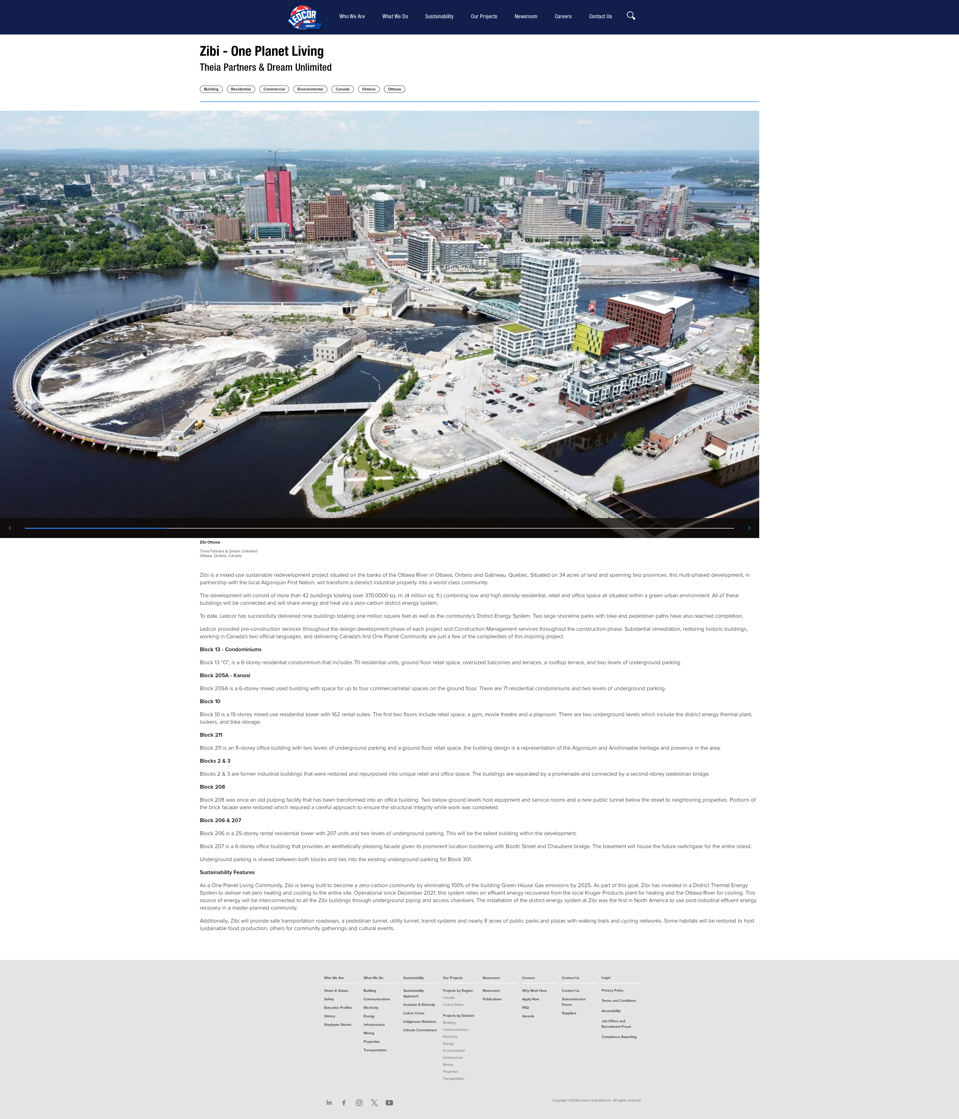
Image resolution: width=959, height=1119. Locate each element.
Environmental (310, 89)
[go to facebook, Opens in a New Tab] (344, 1103)
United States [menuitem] (453, 1005)
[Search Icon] (630, 14)
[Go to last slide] (10, 528)
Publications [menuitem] (492, 999)
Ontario (369, 89)
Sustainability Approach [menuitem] (413, 993)
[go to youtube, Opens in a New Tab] (389, 1103)
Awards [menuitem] (528, 1016)
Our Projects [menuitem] (485, 16)
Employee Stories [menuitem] (337, 1025)
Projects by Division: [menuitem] (459, 1016)
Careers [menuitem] (564, 16)
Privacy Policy (612, 990)
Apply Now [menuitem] (530, 999)
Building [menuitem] (370, 991)
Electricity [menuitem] (371, 1008)
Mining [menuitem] (369, 1033)
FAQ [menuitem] (525, 1008)
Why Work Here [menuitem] (534, 991)
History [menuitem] (329, 1016)
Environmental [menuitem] (454, 1051)
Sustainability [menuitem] (440, 16)
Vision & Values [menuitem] (336, 991)
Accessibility (611, 1011)
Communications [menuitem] (377, 999)
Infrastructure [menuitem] (374, 1025)
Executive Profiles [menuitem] (338, 1008)
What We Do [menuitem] (396, 16)
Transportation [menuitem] (375, 1050)
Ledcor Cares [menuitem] (414, 1013)
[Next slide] (749, 528)
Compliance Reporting (619, 1037)
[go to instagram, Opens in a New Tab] (359, 1103)
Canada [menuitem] (449, 998)
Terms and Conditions (619, 1001)
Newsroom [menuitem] (527, 16)
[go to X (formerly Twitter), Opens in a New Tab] (374, 1103)
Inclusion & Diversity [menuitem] (419, 1005)
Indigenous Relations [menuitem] (419, 1022)
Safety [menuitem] (329, 999)
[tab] (96, 528)
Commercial (274, 89)
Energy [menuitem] (369, 1016)
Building (211, 89)
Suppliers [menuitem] (569, 1013)
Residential (241, 89)
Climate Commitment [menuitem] (420, 1030)
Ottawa (394, 89)
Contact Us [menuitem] (601, 16)
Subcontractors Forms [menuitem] (574, 1002)
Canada (343, 89)
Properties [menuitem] (372, 1042)
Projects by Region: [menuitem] (458, 991)
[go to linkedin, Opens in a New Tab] (329, 1103)
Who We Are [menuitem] (353, 16)
